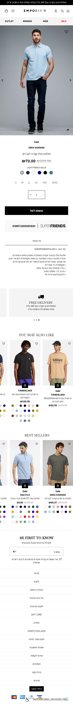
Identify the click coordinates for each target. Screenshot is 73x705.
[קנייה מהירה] (58, 385)
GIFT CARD (36, 614)
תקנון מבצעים (36, 606)
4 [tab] (31, 129)
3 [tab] (35, 129)
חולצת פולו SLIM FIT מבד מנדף (24, 498)
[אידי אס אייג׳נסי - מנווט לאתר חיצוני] (50, 700)
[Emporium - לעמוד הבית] (35, 11)
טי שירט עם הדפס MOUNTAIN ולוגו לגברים (58, 400)
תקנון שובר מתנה (36, 639)
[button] (62, 11)
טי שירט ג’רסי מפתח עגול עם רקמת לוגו (25, 396)
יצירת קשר (36, 672)
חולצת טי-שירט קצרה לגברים (58, 498)
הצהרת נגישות (36, 589)
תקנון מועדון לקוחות (37, 630)
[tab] (36, 241)
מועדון (36, 622)
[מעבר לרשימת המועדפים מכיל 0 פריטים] (12, 11)
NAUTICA (25, 494)
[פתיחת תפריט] (67, 11)
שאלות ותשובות (37, 647)
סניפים (37, 680)
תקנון (36, 581)
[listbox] (36, 173)
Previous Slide (2, 80)
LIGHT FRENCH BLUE (36, 167)
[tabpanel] (36, 80)
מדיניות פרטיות (36, 598)
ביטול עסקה (36, 688)
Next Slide (70, 80)
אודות (36, 573)
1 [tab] (41, 129)
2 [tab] (38, 129)
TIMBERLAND (58, 394)
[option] (22, 172)
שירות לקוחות (37, 655)
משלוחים (37, 664)
